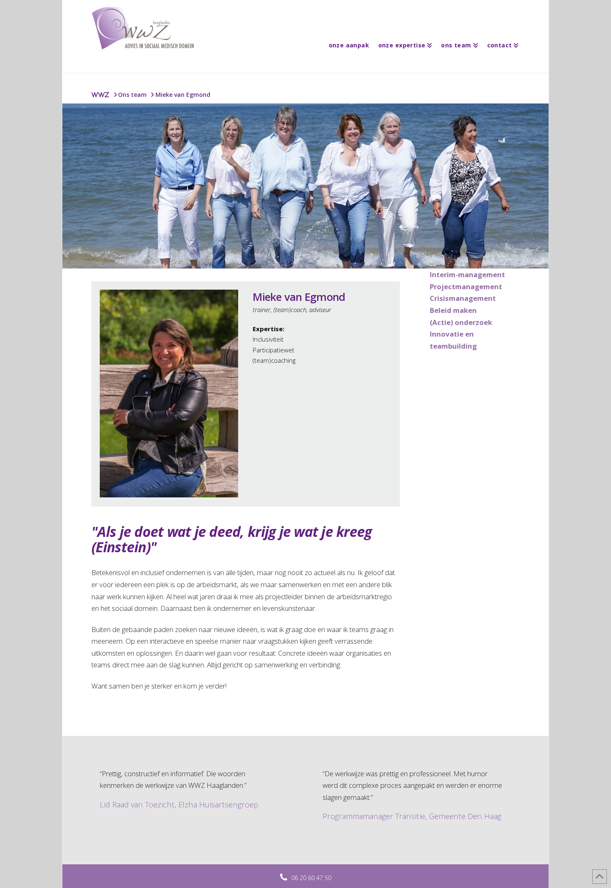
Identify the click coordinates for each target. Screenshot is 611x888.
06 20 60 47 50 (311, 878)
